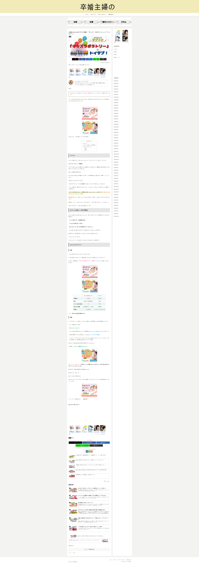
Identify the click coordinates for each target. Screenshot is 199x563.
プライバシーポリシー (122, 559)
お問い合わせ (129, 559)
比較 (86, 148)
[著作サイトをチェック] (87, 451)
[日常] (75, 22)
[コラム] (123, 22)
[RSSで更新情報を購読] (92, 451)
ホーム (111, 559)
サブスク (85, 143)
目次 (88, 141)
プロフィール (115, 559)
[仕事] (91, 22)
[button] (103, 59)
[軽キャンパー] (107, 22)
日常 (70, 437)
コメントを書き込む (89, 549)
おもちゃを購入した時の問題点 (89, 145)
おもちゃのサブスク (87, 146)
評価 (86, 150)
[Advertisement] (89, 415)
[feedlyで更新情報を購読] (89, 451)
